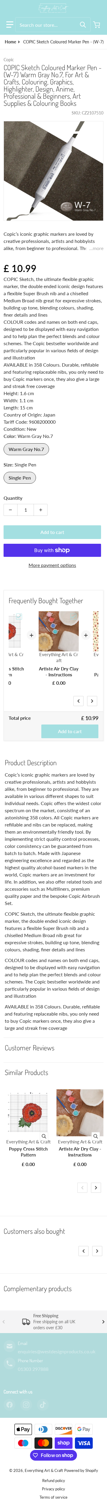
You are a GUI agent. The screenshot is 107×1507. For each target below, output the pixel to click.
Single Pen (20, 477)
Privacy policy (53, 1488)
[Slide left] (78, 701)
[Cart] (97, 24)
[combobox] (53, 24)
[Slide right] (92, 701)
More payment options (52, 565)
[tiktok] (43, 1405)
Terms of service (53, 1497)
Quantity (13, 498)
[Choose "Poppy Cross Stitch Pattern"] (19, 617)
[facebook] (9, 1405)
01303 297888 (33, 1369)
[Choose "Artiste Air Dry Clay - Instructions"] (73, 617)
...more (96, 248)
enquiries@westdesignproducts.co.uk (56, 1351)
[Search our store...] (83, 24)
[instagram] (26, 1405)
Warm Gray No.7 (26, 449)
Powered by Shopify (81, 1470)
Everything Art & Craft (44, 1470)
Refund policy (53, 1480)
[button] (10, 25)
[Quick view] (44, 1136)
